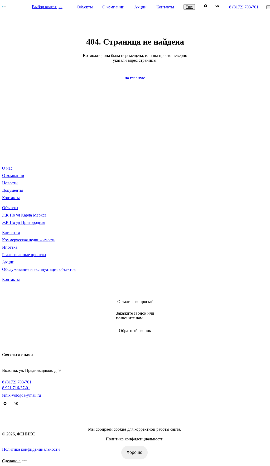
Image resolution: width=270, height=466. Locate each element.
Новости (10, 183)
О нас (7, 168)
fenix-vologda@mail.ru (21, 395)
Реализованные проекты (24, 254)
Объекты (85, 7)
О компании (113, 7)
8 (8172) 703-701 (243, 7)
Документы (12, 190)
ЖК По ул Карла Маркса (24, 215)
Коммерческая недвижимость (28, 240)
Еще (189, 7)
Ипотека (9, 247)
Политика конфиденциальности (134, 439)
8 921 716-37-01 (16, 388)
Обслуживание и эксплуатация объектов (39, 269)
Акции (140, 7)
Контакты (165, 7)
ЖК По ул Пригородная (23, 222)
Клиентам (11, 232)
